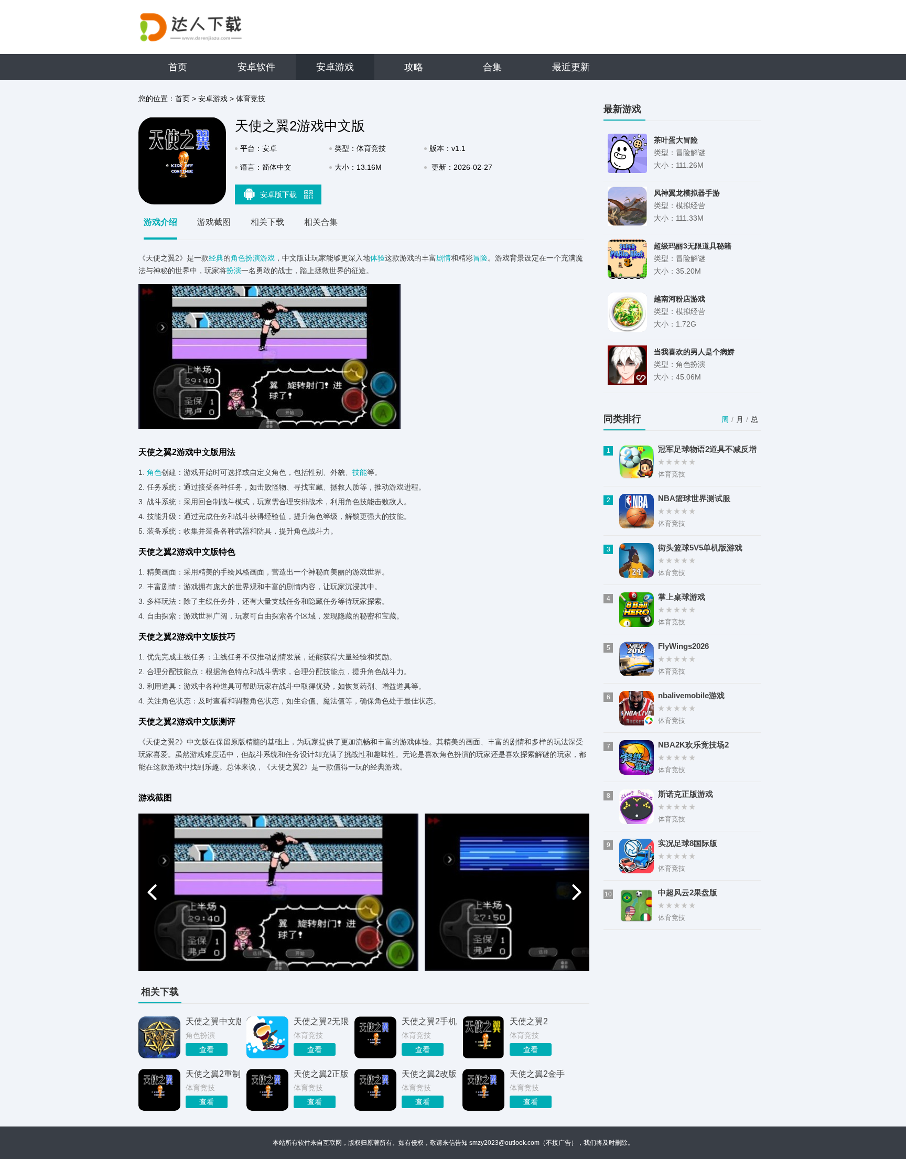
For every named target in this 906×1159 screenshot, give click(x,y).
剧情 (443, 258)
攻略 (413, 67)
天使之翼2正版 (321, 1073)
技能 (359, 472)
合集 (492, 67)
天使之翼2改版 (429, 1073)
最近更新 (571, 67)
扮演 (233, 270)
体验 (377, 258)
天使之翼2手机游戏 (429, 1021)
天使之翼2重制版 (213, 1073)
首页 (177, 67)
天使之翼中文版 (213, 1021)
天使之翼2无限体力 (321, 1021)
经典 (216, 258)
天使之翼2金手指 (537, 1073)
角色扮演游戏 (253, 258)
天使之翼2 (529, 1021)
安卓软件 (256, 67)
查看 (206, 1049)
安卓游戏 (335, 67)
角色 (154, 472)
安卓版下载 (279, 194)
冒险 (480, 258)
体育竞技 (250, 98)
